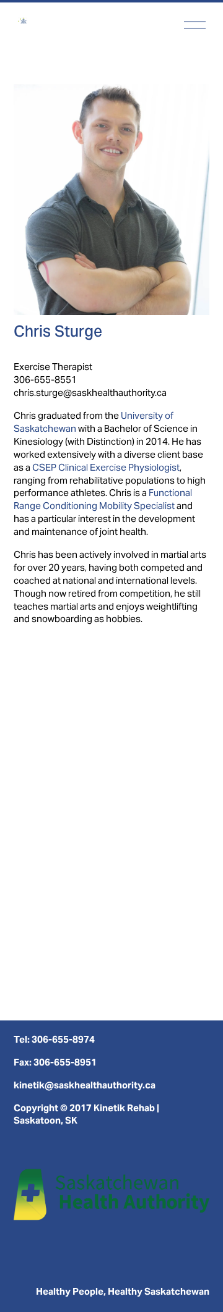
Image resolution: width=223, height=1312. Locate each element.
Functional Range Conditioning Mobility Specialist (103, 499)
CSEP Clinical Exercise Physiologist (106, 467)
